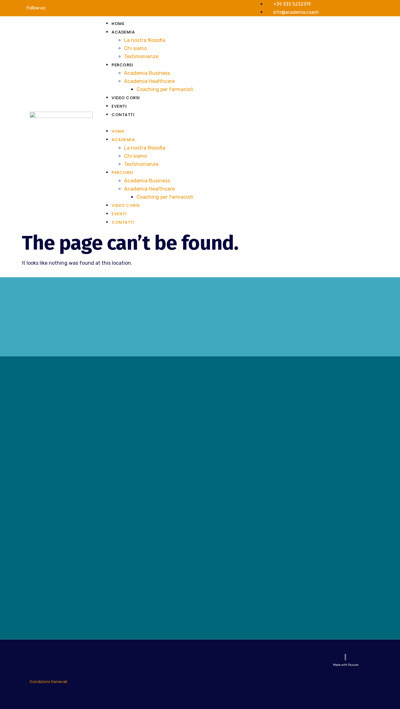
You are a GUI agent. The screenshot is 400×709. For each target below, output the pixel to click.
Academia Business (147, 73)
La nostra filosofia (144, 40)
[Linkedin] (59, 8)
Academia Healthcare (149, 81)
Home (118, 24)
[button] (234, 123)
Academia (123, 32)
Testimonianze (141, 56)
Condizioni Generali (48, 681)
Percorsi (122, 65)
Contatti (123, 115)
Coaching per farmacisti (165, 89)
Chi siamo (135, 48)
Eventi (119, 106)
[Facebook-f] (50, 8)
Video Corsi (126, 98)
